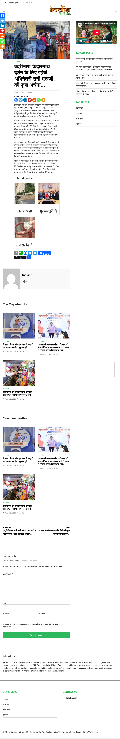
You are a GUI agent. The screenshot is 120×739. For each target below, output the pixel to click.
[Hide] (1, 51)
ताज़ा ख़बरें (79, 118)
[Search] (116, 11)
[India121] (11, 279)
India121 (30, 93)
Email (6, 613)
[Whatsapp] (39, 100)
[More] (43, 100)
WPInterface (92, 732)
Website (41, 613)
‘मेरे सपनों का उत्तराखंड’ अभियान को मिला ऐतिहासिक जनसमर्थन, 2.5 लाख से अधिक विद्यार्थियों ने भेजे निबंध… (53, 347)
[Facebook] (16, 100)
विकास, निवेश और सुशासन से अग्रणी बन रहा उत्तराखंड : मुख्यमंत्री (18, 346)
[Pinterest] (30, 100)
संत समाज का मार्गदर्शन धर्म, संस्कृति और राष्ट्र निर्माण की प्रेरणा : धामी (17, 393)
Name (6, 603)
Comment (8, 574)
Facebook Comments (29, 561)
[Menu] (4, 11)
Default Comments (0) (11, 561)
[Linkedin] (25, 100)
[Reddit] (34, 100)
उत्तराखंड (18, 61)
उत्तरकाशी (79, 108)
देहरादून (78, 124)
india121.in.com (70, 698)
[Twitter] (21, 100)
